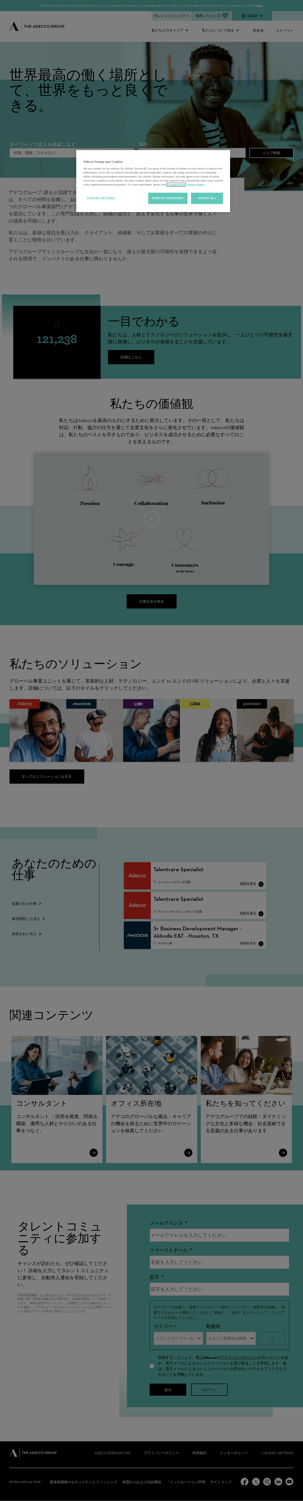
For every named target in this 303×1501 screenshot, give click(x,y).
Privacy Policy (196, 184)
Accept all (207, 198)
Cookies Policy (176, 184)
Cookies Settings (101, 197)
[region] (153, 181)
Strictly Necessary (167, 198)
